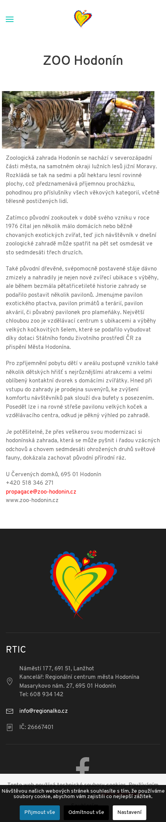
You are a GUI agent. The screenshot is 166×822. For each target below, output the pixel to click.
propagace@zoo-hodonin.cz (41, 492)
